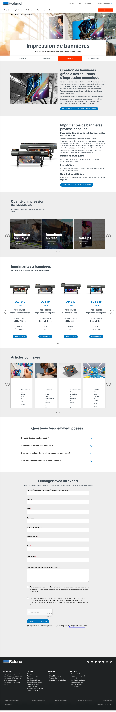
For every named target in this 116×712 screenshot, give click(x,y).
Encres (6, 684)
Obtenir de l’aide (75, 674)
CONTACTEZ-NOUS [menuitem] (105, 10)
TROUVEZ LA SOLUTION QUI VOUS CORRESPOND (76, 185)
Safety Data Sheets (76, 684)
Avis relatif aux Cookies (38, 701)
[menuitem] (7, 10)
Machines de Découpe (34, 680)
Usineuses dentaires (33, 684)
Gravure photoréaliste (33, 690)
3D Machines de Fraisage (34, 682)
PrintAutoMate (53, 678)
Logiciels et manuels (77, 682)
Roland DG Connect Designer (57, 680)
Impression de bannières (27, 14)
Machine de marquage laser (35, 688)
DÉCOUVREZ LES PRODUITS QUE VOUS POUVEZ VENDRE (79, 108)
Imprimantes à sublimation (12, 682)
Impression (7, 671)
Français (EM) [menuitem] (106, 3)
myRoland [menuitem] (88, 3)
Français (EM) (8, 705)
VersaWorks (52, 674)
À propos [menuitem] (71, 3)
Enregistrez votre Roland (78, 680)
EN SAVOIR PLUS (20, 336)
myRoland (74, 678)
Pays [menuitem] (99, 3)
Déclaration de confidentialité (12, 701)
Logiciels (52, 671)
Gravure (29, 671)
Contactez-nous (107, 701)
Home (11, 14)
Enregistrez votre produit (85, 701)
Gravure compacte (32, 686)
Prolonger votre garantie (78, 676)
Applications (16, 14)
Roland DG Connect (55, 676)
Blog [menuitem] (80, 3)
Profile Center (75, 686)
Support (73, 671)
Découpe (30, 674)
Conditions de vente (61, 701)
